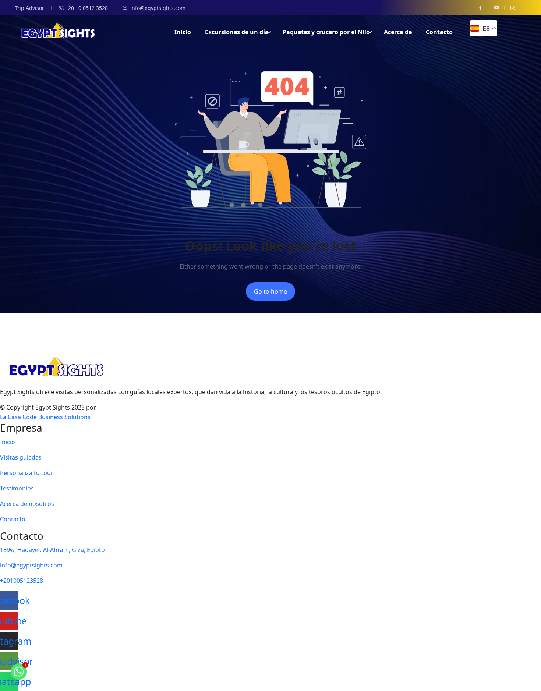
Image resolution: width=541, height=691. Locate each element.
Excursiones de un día (237, 32)
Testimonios (17, 488)
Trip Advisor (29, 7)
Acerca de (398, 32)
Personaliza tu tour (26, 473)
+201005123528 (21, 581)
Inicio (182, 32)
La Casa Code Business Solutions (45, 417)
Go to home (270, 291)
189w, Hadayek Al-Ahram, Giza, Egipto (52, 550)
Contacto (439, 32)
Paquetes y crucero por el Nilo (326, 32)
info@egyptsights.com (157, 7)
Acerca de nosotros (27, 504)
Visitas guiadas (21, 457)
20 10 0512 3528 (87, 7)
